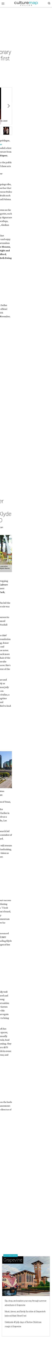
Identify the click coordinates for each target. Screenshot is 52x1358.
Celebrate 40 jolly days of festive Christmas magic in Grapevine (23, 1324)
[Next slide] (8, 106)
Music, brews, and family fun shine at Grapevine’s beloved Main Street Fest (25, 1313)
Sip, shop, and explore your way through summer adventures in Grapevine (25, 1303)
